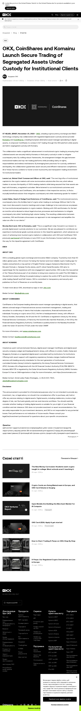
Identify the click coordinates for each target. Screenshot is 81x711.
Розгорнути (72, 437)
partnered (15, 238)
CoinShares (19, 140)
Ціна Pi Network (71, 645)
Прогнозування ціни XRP (71, 666)
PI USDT (69, 628)
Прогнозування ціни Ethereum (71, 661)
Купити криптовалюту (23, 615)
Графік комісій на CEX (38, 627)
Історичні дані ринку (38, 622)
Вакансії (5, 629)
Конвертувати (23, 623)
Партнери (36, 615)
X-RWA (20, 648)
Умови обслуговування (8, 638)
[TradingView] (36, 705)
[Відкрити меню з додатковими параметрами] (77, 15)
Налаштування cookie (60, 704)
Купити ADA (53, 630)
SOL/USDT (70, 632)
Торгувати (22, 627)
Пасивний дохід (23, 630)
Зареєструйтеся (35, 708)
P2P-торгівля (23, 620)
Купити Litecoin (54, 637)
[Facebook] (25, 705)
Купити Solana (54, 634)
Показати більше (69, 458)
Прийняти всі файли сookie (60, 699)
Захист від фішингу (37, 655)
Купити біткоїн (54, 624)
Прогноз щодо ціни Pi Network (71, 671)
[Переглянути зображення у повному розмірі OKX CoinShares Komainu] (40, 106)
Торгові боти (23, 633)
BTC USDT (70, 621)
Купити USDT (53, 617)
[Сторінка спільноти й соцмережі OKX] (39, 705)
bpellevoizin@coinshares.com (27, 337)
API (34, 618)
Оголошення (38, 660)
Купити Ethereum (55, 627)
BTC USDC (70, 615)
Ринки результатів (22, 653)
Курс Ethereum (71, 642)
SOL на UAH (53, 662)
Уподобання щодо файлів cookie (7, 669)
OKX (38, 134)
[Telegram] (21, 705)
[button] (52, 15)
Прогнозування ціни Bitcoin (71, 656)
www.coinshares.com (32, 331)
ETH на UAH (53, 656)
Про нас (5, 617)
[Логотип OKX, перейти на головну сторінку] (7, 15)
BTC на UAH (53, 652)
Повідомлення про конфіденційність (9, 644)
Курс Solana (70, 648)
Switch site (11, 8)
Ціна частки (22, 657)
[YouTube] (28, 705)
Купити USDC (53, 620)
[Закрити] (78, 20)
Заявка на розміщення (37, 632)
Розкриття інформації (6, 650)
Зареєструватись (67, 15)
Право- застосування (8, 660)
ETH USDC (70, 618)
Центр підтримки (37, 650)
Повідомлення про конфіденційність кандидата (9, 622)
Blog (15, 33)
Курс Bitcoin (70, 638)
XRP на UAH (53, 666)
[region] (59, 692)
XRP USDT (70, 635)
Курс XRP (69, 652)
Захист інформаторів (7, 655)
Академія (6, 33)
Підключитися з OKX (39, 664)
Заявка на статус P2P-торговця (37, 638)
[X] (17, 705)
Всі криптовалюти (23, 637)
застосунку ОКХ (8, 664)
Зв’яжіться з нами (7, 633)
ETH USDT (70, 625)
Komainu (6, 140)
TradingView (22, 645)
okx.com (47, 288)
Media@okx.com (22, 293)
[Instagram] (32, 705)
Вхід (56, 15)
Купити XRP (53, 640)
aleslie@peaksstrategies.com (15, 381)
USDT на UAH (53, 659)
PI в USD (51, 669)
